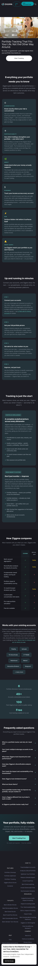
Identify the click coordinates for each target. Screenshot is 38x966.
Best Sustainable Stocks (10, 918)
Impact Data (28, 914)
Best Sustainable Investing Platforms (28, 918)
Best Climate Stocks (10, 905)
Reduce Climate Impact (28, 877)
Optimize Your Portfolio (28, 874)
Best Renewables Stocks (10, 908)
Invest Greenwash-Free (28, 888)
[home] (7, 4)
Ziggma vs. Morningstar (28, 923)
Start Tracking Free (19, 838)
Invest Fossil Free (28, 881)
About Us (28, 935)
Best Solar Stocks (10, 911)
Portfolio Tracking (10, 879)
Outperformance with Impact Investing (28, 899)
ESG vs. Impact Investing (27, 910)
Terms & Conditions (28, 939)
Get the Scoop (9, 961)
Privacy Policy (28, 942)
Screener (10, 886)
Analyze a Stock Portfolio (28, 871)
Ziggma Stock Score (10, 882)
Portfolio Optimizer (10, 876)
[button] (35, 4)
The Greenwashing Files (27, 907)
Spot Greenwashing (28, 884)
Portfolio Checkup (10, 872)
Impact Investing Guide (28, 904)
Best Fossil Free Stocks (10, 915)
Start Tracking (19, 58)
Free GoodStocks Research (28, 927)
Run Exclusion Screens (28, 891)
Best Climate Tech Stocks (10, 922)
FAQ (10, 939)
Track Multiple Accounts (27, 867)
